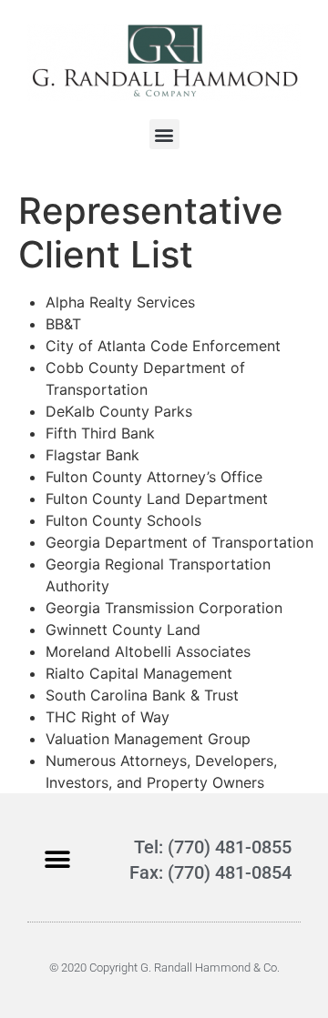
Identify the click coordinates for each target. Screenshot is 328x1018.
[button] (164, 134)
